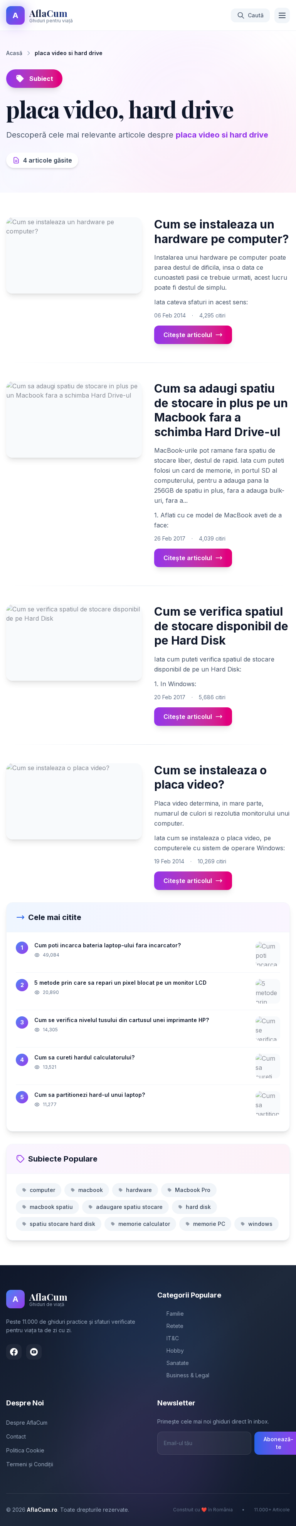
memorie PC (209, 1223)
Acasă (14, 53)
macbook (90, 1190)
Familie (175, 1313)
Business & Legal (187, 1375)
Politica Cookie (25, 1450)
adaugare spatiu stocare (129, 1207)
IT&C (172, 1338)
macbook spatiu (51, 1207)
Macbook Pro (192, 1190)
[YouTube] (34, 1352)
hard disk (198, 1207)
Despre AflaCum (26, 1422)
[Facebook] (14, 1352)
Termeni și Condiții (29, 1464)
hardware (139, 1190)
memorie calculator (144, 1223)
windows (260, 1223)
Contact (16, 1436)
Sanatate (177, 1363)
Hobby (175, 1350)
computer (42, 1190)
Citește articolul (187, 335)
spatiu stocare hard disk (62, 1223)
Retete (174, 1326)
